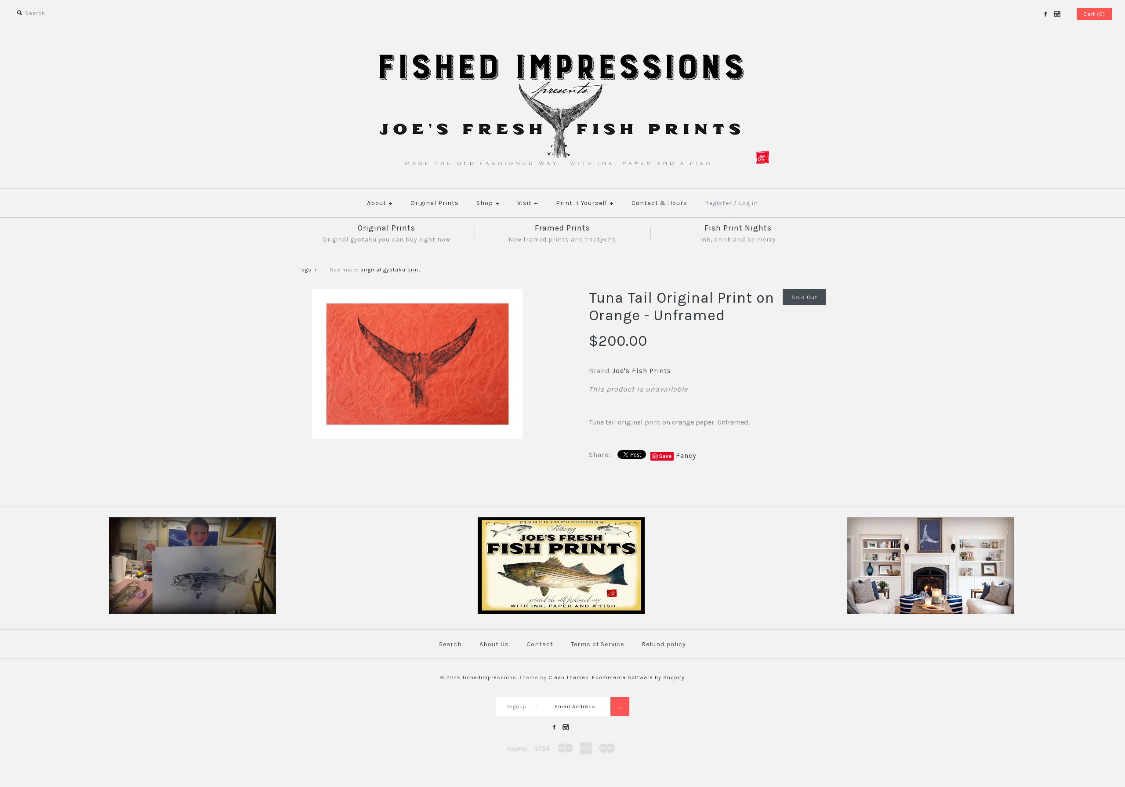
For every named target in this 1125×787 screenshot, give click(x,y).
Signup (516, 706)
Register (718, 203)
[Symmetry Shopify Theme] (561, 612)
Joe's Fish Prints (641, 370)
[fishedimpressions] (562, 52)
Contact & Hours (659, 203)
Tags (308, 270)
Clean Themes (568, 677)
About (379, 203)
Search (450, 644)
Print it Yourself (584, 203)
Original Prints (434, 203)
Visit (527, 203)
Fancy (686, 455)
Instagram (1057, 14)
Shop (487, 203)
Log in (748, 203)
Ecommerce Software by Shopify (638, 677)
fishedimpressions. (490, 677)
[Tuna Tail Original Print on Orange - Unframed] (417, 294)
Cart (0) (1094, 14)
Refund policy (664, 644)
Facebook (1045, 14)
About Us (494, 644)
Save (665, 456)
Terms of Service (597, 644)
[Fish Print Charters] (192, 612)
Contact (539, 644)
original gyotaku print (390, 270)
